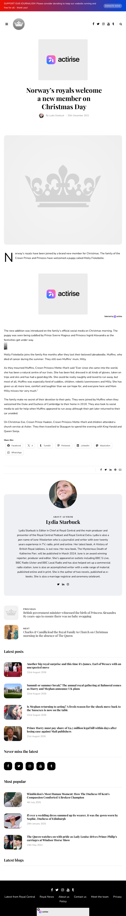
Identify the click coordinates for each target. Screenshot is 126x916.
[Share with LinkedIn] (110, 469)
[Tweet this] (106, 469)
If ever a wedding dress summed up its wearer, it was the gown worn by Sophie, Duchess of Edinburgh (72, 816)
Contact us (80, 897)
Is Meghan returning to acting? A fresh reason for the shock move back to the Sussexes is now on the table (74, 708)
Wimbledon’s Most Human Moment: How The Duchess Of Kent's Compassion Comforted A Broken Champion (68, 795)
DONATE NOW (112, 6)
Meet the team (100, 897)
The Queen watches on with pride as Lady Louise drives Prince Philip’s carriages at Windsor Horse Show (72, 838)
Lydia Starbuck (56, 115)
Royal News (47, 897)
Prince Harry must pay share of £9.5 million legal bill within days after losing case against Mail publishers (72, 729)
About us (64, 897)
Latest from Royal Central (20, 897)
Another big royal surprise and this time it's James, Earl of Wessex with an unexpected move (74, 665)
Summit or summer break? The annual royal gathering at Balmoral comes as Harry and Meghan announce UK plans (74, 686)
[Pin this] (115, 469)
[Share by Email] (120, 469)
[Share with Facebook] (101, 469)
